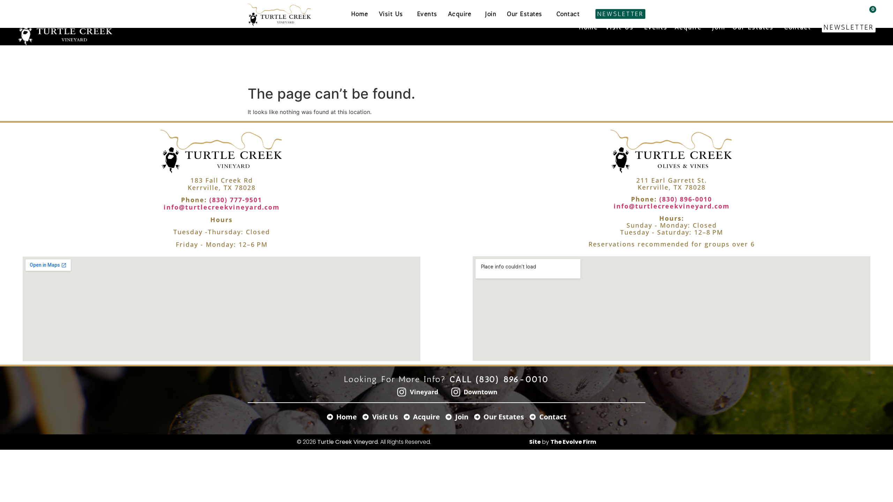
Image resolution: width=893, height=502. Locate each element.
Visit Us (619, 27)
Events (656, 27)
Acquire (688, 27)
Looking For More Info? (446, 379)
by (562, 442)
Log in (842, 9)
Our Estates (753, 27)
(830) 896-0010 (684, 199)
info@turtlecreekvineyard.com (222, 207)
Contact (797, 27)
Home (588, 27)
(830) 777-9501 (234, 200)
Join (719, 27)
